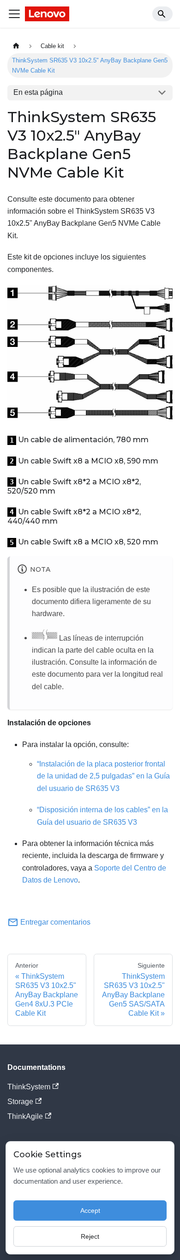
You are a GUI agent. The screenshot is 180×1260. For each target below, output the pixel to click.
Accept (90, 1210)
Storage (20, 1102)
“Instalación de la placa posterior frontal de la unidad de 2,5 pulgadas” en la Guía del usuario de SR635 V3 (103, 776)
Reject (90, 1236)
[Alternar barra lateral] (14, 14)
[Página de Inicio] (16, 46)
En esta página (38, 92)
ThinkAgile (25, 1116)
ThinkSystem (28, 1087)
